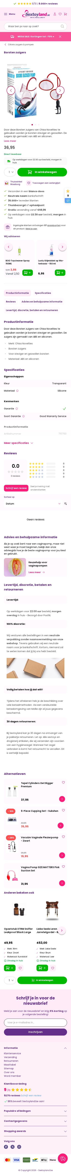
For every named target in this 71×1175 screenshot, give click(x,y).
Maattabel (10, 1064)
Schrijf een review (16, 488)
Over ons (9, 1072)
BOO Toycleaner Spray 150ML (18, 262)
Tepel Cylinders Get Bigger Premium (37, 784)
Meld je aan (31, 228)
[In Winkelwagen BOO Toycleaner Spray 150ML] (27, 272)
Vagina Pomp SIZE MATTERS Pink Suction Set (40, 869)
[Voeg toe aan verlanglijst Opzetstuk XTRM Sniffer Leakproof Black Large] (20, 968)
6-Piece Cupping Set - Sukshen (39, 811)
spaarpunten (54, 225)
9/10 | (44, 3)
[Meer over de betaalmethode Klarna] (52, 1159)
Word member (12, 1076)
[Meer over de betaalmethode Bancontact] (35, 1159)
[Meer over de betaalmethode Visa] (16, 1159)
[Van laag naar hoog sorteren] (65, 503)
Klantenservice (12, 1053)
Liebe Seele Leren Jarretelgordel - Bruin (49, 930)
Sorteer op (9, 497)
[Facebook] (6, 1147)
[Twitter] (13, 1147)
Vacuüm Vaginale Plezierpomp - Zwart (39, 839)
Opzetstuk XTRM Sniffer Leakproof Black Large (18, 930)
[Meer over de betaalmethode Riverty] (26, 1159)
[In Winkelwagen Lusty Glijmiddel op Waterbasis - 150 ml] (60, 272)
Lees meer (10, 141)
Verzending (10, 1057)
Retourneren (11, 1061)
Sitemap (9, 1068)
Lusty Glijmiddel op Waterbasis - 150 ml (51, 262)
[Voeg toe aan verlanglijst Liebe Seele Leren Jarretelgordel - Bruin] (52, 968)
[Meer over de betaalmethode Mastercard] (7, 1159)
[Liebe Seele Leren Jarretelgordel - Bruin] (51, 909)
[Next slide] (62, 930)
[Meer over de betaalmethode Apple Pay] (44, 1159)
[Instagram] (19, 1147)
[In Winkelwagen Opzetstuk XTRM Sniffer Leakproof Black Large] (10, 968)
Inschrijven (35, 1032)
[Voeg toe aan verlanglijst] (63, 782)
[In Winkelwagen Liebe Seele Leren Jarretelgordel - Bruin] (42, 968)
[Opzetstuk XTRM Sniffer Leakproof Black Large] (19, 909)
